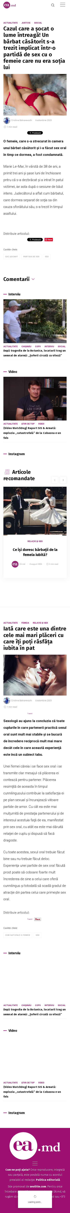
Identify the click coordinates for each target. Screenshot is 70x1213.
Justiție (25, 23)
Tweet (29, 714)
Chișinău (26, 346)
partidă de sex (31, 257)
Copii (38, 346)
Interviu (49, 346)
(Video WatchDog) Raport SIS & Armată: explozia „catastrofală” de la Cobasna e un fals (32, 433)
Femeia (25, 623)
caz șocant (11, 257)
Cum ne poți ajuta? (17, 1169)
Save (55, 575)
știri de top (27, 424)
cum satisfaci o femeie (17, 935)
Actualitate (10, 23)
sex (47, 257)
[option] (35, 536)
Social (38, 23)
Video (41, 424)
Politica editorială (48, 1179)
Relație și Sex (35, 541)
